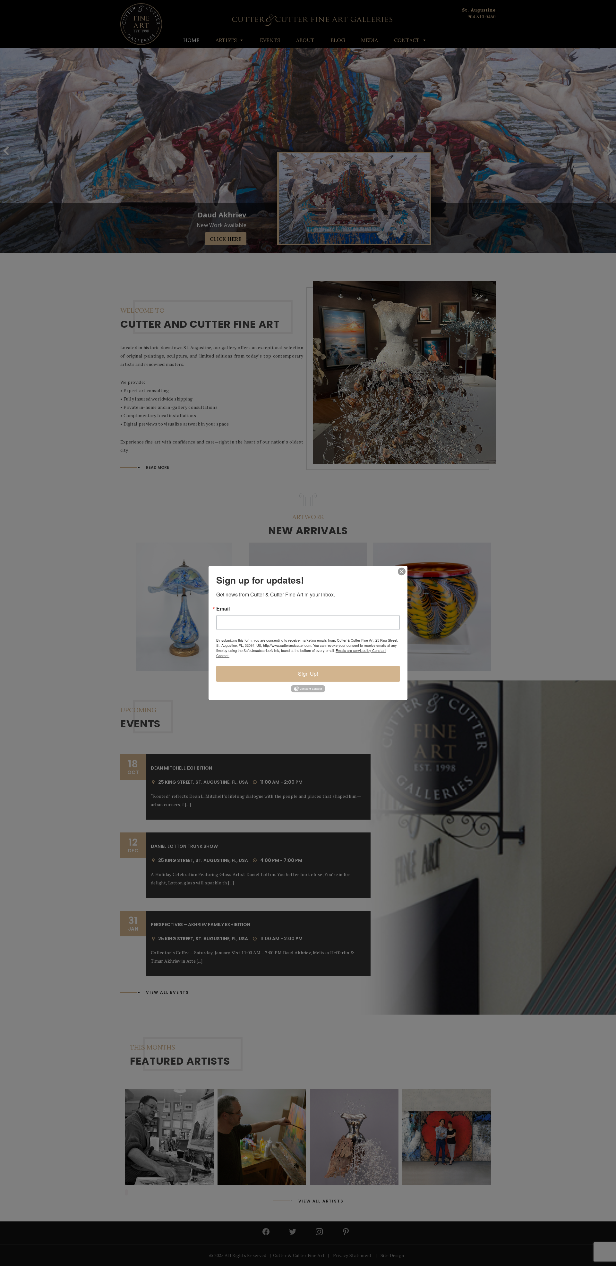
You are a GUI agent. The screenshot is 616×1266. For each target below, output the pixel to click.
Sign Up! (308, 673)
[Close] (402, 571)
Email (223, 608)
